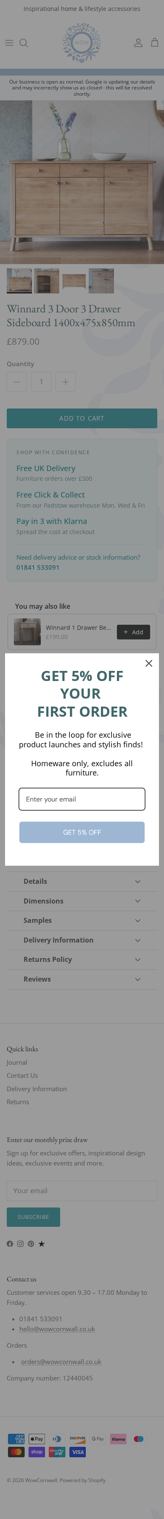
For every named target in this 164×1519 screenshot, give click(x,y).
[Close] (149, 663)
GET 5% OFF (82, 832)
